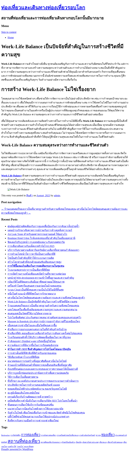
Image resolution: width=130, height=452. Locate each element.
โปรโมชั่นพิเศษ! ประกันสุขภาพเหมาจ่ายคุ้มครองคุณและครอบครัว (44, 317)
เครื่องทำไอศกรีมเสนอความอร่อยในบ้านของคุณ (34, 285)
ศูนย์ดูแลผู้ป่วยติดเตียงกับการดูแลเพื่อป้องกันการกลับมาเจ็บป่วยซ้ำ (43, 226)
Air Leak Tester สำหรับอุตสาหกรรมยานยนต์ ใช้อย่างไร (37, 234)
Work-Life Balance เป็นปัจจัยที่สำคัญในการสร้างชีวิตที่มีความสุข (42, 301)
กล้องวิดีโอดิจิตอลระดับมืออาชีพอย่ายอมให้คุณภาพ (36, 281)
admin (57, 195)
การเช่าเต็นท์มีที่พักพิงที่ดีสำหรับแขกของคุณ (32, 353)
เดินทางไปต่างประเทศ (90, 442)
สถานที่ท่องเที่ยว (24, 441)
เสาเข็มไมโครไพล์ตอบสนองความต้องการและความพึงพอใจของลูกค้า (46, 297)
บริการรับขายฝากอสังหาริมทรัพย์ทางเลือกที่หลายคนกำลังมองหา (43, 250)
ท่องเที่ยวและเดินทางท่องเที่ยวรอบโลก (43, 7)
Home (11, 37)
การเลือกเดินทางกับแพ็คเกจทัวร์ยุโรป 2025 (31, 246)
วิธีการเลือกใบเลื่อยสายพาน (23, 377)
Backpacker (5, 435)
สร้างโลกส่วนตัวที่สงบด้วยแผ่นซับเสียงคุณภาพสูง (34, 262)
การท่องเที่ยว (30, 435)
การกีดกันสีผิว (15, 435)
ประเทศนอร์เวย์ (121, 435)
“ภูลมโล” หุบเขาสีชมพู (25, 446)
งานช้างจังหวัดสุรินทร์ (87, 435)
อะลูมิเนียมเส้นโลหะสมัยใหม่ (23, 392)
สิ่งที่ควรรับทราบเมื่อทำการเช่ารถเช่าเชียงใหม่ (33, 420)
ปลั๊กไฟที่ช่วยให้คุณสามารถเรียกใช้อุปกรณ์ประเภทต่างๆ (38, 416)
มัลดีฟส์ (4, 442)
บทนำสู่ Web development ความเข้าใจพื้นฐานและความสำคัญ (41, 277)
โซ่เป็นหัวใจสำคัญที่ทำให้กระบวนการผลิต (31, 258)
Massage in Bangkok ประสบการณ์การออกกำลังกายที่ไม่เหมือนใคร (44, 321)
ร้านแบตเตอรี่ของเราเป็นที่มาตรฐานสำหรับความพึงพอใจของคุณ (38, 209)
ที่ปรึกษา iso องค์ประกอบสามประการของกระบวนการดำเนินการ (43, 381)
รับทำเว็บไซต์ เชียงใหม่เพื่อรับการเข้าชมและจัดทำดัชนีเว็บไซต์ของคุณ (46, 412)
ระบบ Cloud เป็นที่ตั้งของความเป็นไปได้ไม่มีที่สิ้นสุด (36, 289)
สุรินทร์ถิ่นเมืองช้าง (68, 442)
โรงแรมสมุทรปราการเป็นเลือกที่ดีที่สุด (29, 270)
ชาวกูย (98, 435)
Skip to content (8, 32)
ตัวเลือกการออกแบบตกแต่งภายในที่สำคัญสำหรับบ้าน (37, 329)
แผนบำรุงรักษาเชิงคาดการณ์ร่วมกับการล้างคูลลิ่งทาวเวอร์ (40, 230)
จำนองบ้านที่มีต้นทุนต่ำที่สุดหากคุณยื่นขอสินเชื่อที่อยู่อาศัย (40, 365)
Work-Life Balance (11, 175)
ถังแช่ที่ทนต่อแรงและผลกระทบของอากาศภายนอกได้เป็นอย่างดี (43, 369)
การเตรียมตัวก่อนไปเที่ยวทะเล (68, 435)
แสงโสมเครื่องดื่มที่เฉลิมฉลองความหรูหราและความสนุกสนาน (42, 309)
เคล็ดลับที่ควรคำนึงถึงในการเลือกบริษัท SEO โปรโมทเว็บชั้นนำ (42, 400)
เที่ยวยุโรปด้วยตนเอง (115, 442)
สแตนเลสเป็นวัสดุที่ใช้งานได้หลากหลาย (29, 313)
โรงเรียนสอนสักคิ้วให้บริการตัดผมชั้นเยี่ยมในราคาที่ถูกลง (39, 337)
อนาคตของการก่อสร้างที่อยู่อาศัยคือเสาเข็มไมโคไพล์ (37, 361)
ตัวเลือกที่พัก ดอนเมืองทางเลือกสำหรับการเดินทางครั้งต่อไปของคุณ (45, 333)
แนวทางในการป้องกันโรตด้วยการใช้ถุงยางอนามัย (35, 408)
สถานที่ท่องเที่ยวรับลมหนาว (51, 442)
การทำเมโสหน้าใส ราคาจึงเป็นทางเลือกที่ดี (31, 254)
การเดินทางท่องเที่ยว (48, 435)
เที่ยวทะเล (103, 442)
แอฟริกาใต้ (12, 446)
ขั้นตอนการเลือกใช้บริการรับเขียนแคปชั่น (31, 404)
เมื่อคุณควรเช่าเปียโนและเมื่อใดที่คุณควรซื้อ (32, 325)
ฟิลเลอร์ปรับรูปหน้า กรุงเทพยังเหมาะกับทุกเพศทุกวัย (36, 242)
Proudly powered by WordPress (17, 449)
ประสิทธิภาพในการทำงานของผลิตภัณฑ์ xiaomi (34, 384)
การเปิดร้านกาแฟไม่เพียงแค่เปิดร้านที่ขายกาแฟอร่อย (37, 273)
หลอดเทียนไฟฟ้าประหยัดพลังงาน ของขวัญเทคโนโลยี (37, 388)
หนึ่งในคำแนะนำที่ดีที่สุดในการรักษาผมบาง (32, 293)
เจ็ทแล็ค (79, 442)
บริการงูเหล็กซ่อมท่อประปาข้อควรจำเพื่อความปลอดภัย (38, 373)
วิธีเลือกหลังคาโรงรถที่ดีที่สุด (23, 357)
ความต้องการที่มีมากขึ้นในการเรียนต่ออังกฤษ (33, 345)
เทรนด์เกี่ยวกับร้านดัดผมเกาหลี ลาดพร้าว (30, 396)
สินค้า (29, 195)
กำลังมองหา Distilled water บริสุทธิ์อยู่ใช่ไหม (32, 341)
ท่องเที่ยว (108, 435)
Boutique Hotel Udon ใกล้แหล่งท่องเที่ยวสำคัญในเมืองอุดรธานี (41, 238)
